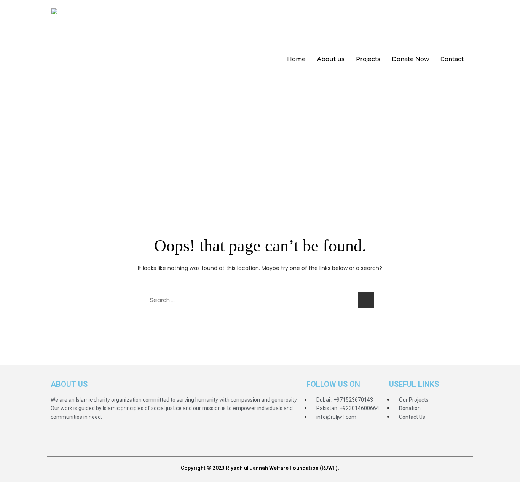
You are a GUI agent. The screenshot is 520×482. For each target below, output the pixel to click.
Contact (452, 58)
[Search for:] (260, 300)
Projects (368, 58)
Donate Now (410, 58)
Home (296, 58)
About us (331, 58)
